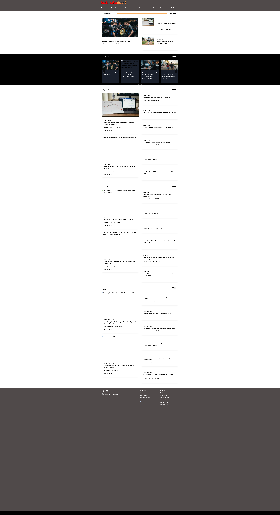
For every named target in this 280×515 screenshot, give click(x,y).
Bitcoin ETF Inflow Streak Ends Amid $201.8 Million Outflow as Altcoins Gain (166, 24)
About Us (162, 390)
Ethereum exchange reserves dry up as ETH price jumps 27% (158, 127)
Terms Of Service (164, 397)
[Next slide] (176, 71)
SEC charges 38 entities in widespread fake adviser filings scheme (160, 112)
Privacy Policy (163, 395)
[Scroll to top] (276, 507)
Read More (106, 47)
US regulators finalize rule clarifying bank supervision (157, 97)
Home (102, 8)
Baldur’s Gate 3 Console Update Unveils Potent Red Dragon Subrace (129, 74)
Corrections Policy (165, 402)
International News (158, 8)
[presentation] (120, 27)
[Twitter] (103, 391)
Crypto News (142, 8)
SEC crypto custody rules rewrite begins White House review (159, 157)
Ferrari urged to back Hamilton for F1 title (154, 211)
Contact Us (163, 392)
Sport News (114, 8)
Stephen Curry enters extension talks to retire (155, 226)
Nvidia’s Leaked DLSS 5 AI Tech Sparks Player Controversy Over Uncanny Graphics (149, 75)
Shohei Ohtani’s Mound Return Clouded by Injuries (118, 219)
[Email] (107, 391)
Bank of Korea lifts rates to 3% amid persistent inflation (157, 343)
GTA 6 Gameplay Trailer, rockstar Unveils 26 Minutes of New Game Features (169, 75)
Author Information (165, 399)
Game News (128, 8)
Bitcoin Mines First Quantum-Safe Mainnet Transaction (157, 142)
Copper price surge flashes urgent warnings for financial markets (159, 328)
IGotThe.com (163, 513)
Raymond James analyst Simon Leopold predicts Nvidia (157, 313)
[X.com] (179, 3)
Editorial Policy (164, 404)
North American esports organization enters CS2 (116, 41)
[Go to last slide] (104, 71)
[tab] (138, 84)
